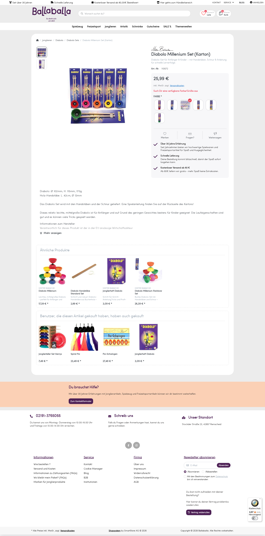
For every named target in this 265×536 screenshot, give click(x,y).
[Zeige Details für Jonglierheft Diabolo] (116, 271)
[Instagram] (136, 445)
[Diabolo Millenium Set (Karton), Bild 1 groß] (41, 52)
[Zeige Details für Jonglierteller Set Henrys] (52, 337)
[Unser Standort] (201, 420)
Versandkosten (177, 85)
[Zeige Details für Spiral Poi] (84, 337)
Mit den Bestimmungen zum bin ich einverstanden (207, 478)
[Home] (37, 40)
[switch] (255, 518)
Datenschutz (222, 476)
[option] (98, 94)
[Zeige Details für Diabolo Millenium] (52, 271)
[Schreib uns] (132, 420)
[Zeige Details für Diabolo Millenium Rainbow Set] (148, 271)
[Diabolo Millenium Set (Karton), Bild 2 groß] (41, 64)
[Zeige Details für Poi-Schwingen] (116, 337)
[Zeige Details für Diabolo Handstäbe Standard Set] (84, 271)
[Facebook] (128, 445)
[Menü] (260, 499)
